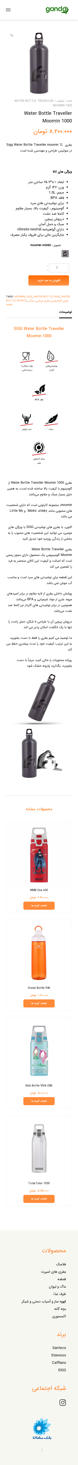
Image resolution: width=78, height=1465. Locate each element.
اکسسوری (59, 1316)
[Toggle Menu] (8, 9)
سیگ (32, 301)
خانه (69, 101)
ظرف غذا (59, 1294)
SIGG (62, 1370)
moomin (19, 297)
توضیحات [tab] (65, 311)
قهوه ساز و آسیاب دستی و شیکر (44, 1301)
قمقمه (60, 101)
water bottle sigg (47, 297)
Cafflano (59, 1363)
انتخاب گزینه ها (39, 905)
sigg (29, 297)
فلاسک (61, 1264)
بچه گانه (60, 1309)
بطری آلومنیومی (59, 301)
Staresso (58, 1355)
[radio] (65, 254)
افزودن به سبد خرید (48, 280)
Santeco (59, 1348)
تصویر (57, 245)
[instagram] (63, 1403)
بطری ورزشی (43, 301)
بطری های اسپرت (53, 1272)
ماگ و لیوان (57, 1286)
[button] (12, 36)
